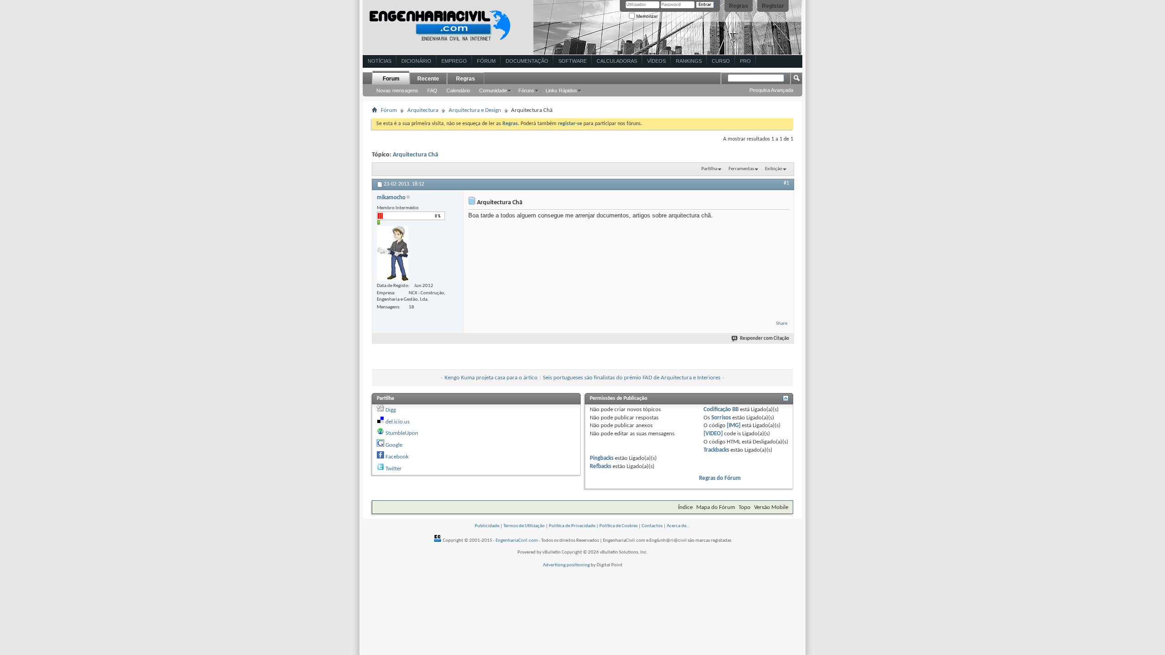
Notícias (379, 61)
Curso (721, 61)
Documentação (527, 61)
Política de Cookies (618, 526)
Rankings (689, 61)
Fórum (486, 61)
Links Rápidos (561, 90)
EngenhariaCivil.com (517, 540)
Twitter (393, 469)
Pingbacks (601, 458)
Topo (744, 507)
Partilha (709, 168)
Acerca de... (678, 526)
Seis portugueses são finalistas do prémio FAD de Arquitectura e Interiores (631, 378)
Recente (428, 79)
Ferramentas (741, 168)
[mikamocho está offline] (392, 253)
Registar (773, 6)
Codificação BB (721, 410)
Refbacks (600, 466)
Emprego (454, 61)
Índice (685, 507)
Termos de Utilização (524, 526)
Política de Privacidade (572, 526)
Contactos (652, 526)
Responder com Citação (764, 338)
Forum (391, 79)
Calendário (458, 90)
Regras (738, 6)
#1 (786, 183)
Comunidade (493, 90)
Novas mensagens (397, 90)
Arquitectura (422, 110)
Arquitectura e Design (475, 110)
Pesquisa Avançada (771, 90)
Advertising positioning (566, 565)
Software (572, 61)
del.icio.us (397, 422)
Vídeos (656, 61)
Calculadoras (617, 61)
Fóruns (526, 90)
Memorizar (646, 16)
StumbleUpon (401, 433)
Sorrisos (721, 418)
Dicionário (416, 61)
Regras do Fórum (720, 478)
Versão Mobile (771, 507)
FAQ (432, 90)
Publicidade (487, 526)
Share (781, 323)
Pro (745, 61)
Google (393, 445)
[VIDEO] (713, 434)
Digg (390, 410)
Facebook (397, 457)
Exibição (773, 168)
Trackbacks (716, 450)
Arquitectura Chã (415, 154)
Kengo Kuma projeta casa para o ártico (491, 378)
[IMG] (733, 425)
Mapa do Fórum (715, 507)
